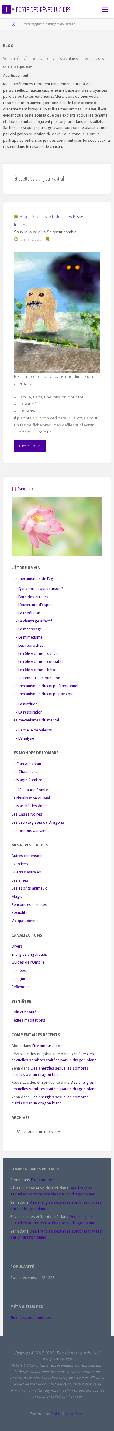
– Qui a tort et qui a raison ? (39, 588)
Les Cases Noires (27, 814)
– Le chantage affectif (33, 621)
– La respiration (29, 712)
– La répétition (27, 612)
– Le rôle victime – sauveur (38, 653)
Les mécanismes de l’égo (34, 578)
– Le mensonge (28, 629)
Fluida (55, 1413)
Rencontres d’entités (29, 904)
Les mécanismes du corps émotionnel (45, 685)
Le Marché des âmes (30, 806)
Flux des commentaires (30, 1317)
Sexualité (19, 912)
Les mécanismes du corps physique (43, 694)
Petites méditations (28, 1020)
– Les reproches (29, 645)
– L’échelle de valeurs (33, 730)
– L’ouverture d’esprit (33, 604)
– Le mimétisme (29, 637)
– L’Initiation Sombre (32, 789)
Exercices (20, 863)
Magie (17, 896)
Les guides (21, 978)
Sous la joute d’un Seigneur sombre (45, 232)
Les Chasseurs (24, 771)
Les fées (19, 970)
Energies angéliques (29, 954)
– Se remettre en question (37, 677)
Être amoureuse (46, 1045)
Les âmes (20, 880)
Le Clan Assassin (26, 763)
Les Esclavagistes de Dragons (38, 822)
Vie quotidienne (25, 920)
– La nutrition (26, 704)
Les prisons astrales (29, 830)
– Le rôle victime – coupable (39, 661)
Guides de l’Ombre (28, 962)
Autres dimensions (28, 855)
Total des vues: (24, 1277)
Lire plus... (45, 432)
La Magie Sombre (27, 779)
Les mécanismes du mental (35, 720)
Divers (17, 946)
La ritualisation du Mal (31, 798)
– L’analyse (24, 738)
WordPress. (74, 1413)
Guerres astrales (46, 216)
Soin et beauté (24, 1012)
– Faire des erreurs (31, 596)
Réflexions (21, 986)
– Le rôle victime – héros (36, 669)
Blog (24, 216)
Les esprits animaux (29, 888)
